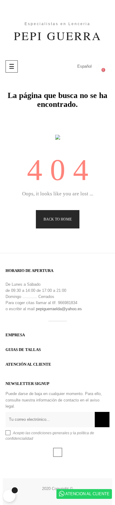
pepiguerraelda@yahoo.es (59, 309)
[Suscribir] (102, 419)
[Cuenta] (59, 66)
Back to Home (58, 219)
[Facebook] (58, 452)
